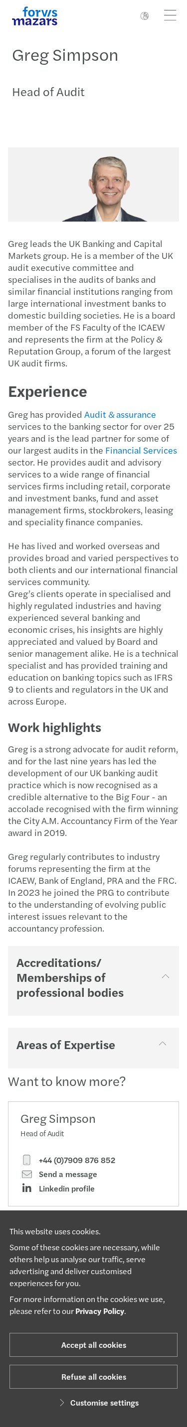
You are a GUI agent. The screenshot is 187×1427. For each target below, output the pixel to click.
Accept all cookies (93, 1344)
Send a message (67, 1174)
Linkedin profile (66, 1188)
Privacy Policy (99, 1310)
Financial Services (141, 450)
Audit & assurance (120, 414)
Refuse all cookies (93, 1376)
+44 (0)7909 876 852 (76, 1160)
